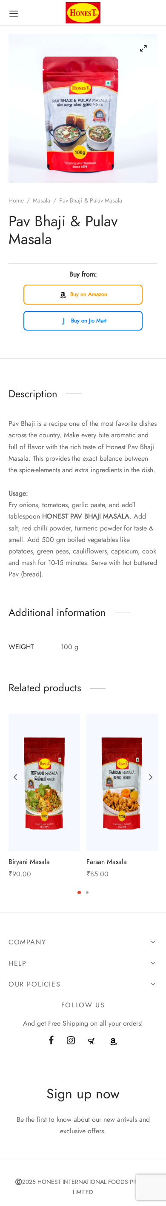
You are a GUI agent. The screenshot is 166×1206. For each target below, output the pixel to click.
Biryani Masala (29, 862)
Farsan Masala (106, 862)
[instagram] (71, 1041)
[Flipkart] (91, 1041)
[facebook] (51, 1041)
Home (16, 200)
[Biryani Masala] (44, 782)
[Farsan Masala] (122, 782)
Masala (41, 200)
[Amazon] (113, 1041)
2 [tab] (87, 892)
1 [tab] (79, 892)
